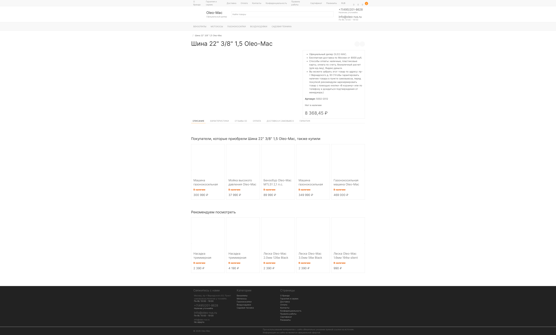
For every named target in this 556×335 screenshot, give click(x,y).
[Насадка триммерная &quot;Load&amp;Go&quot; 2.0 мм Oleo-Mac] (242, 233)
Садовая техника (281, 26)
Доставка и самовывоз (280, 121)
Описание (198, 121)
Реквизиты (331, 3)
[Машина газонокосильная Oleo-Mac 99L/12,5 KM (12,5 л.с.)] (207, 160)
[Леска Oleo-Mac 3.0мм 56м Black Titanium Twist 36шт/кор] (313, 233)
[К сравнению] (357, 44)
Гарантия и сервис (211, 3)
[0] (350, 3)
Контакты (256, 3)
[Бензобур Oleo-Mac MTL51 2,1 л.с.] (278, 160)
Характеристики (219, 121)
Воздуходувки (258, 26)
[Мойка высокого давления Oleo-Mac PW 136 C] (242, 160)
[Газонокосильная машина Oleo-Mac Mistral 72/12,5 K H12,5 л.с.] (348, 160)
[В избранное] (362, 44)
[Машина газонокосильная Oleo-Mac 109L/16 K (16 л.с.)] (313, 160)
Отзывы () (241, 121)
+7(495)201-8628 (351, 9)
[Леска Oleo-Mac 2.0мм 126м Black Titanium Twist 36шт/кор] (278, 233)
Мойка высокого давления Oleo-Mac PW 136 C (242, 184)
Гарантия (305, 121)
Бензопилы (199, 26)
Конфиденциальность (276, 3)
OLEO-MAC (340, 54)
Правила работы (295, 3)
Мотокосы (217, 26)
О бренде (197, 3)
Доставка (231, 3)
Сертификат (316, 3)
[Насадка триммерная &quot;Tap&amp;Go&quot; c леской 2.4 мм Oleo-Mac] (207, 233)
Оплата (244, 3)
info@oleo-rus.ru (350, 17)
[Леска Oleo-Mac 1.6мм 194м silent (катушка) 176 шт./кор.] (348, 233)
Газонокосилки (236, 26)
